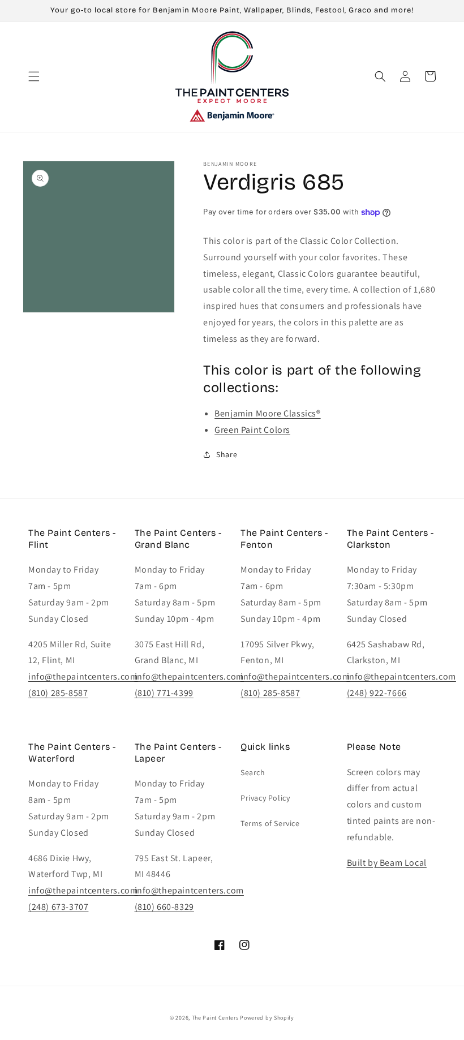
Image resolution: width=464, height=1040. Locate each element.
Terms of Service (270, 823)
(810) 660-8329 (164, 907)
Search (252, 772)
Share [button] (226, 454)
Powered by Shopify (267, 1017)
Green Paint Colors (252, 430)
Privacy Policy (265, 798)
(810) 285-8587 (58, 693)
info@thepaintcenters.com (83, 676)
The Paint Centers (215, 1017)
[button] (34, 76)
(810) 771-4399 (164, 693)
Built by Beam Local (387, 863)
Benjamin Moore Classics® (267, 413)
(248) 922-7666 (377, 693)
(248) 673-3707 (58, 907)
